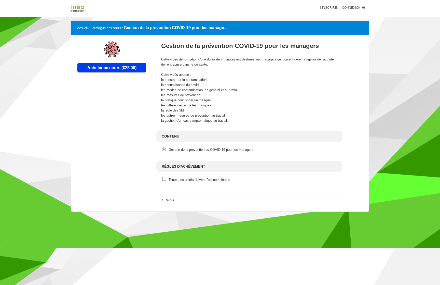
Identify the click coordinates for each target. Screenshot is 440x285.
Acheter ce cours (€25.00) (111, 67)
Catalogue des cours (105, 28)
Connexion (351, 7)
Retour (169, 200)
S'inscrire (328, 7)
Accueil (82, 28)
